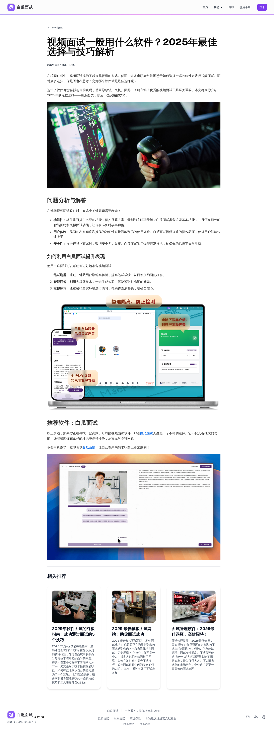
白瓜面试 (146, 433)
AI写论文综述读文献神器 (161, 718)
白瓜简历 (145, 724)
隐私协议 (103, 718)
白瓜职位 (129, 724)
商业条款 (135, 718)
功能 (216, 7)
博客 (231, 7)
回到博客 (57, 27)
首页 (205, 7)
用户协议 (119, 718)
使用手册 (245, 7)
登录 (262, 7)
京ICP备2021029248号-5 (22, 722)
